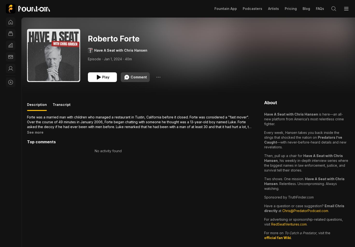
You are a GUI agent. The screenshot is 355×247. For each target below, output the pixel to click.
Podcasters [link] (252, 9)
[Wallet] (10, 57)
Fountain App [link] (225, 9)
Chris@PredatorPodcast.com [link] (305, 211)
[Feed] (10, 34)
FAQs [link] (320, 9)
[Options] (158, 77)
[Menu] (346, 9)
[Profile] (10, 68)
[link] (28, 9)
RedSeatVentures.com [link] (289, 224)
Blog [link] (306, 9)
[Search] (334, 8)
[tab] (37, 106)
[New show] (10, 82)
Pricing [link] (291, 9)
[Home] (10, 22)
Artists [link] (273, 9)
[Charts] (10, 45)
